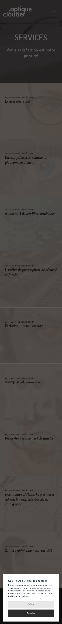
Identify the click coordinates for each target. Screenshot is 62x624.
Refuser (31, 604)
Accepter (31, 612)
